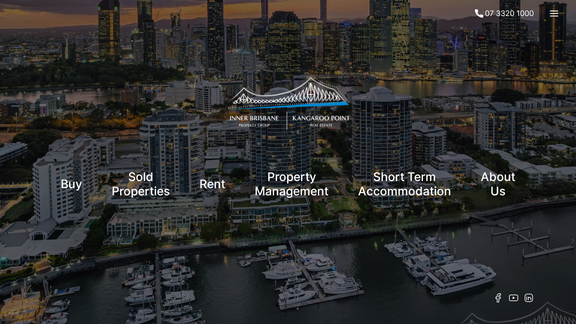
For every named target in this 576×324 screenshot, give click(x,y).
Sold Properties (141, 184)
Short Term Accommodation (404, 184)
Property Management (291, 184)
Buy (71, 184)
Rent (212, 184)
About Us (498, 184)
